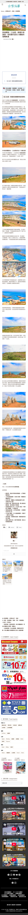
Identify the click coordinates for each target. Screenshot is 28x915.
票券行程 (9, 725)
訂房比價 (14, 725)
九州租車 (13, 752)
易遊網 (8, 733)
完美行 (3, 741)
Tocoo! (18, 752)
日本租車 (3, 727)
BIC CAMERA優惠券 (17, 892)
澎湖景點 (17, 11)
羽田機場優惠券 (5, 896)
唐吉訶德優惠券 (7, 892)
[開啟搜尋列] (25, 5)
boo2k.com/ (6, 550)
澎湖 (13, 11)
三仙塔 (4, 622)
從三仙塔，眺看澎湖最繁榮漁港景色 (14, 81)
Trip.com (8, 741)
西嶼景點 (21, 620)
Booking (8, 738)
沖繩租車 (8, 752)
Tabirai (3, 752)
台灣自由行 (8, 11)
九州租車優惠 (9, 727)
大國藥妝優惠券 (18, 893)
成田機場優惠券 (21, 895)
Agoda (3, 738)
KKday (7, 747)
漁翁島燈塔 (15, 100)
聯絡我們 (13, 904)
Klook (22, 738)
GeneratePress (19, 911)
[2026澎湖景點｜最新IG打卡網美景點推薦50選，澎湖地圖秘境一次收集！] (18, 563)
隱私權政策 (18, 904)
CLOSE (14, 77)
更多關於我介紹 (14, 548)
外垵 (17, 620)
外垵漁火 (9, 622)
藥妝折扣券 (4, 725)
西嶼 (14, 620)
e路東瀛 (17, 738)
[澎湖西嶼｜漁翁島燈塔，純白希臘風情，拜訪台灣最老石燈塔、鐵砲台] (7, 563)
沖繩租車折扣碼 (13, 896)
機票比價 (20, 725)
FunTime (3, 733)
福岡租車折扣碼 (22, 896)
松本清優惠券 (4, 895)
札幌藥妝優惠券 (12, 895)
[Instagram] (14, 554)
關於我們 (9, 904)
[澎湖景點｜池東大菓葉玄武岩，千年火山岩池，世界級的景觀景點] (7, 576)
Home (2, 11)
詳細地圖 (16, 486)
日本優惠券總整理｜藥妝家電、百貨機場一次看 (15, 1)
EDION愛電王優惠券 (8, 893)
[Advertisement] (14, 55)
